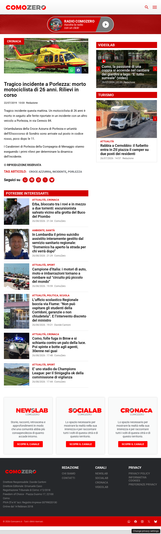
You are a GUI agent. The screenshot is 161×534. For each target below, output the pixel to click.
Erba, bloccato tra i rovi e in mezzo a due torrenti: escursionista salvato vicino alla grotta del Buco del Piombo (59, 210)
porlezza (75, 171)
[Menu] (154, 7)
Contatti (68, 478)
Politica (52, 295)
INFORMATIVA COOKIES (137, 479)
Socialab (101, 478)
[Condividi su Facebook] (78, 70)
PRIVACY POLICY (139, 473)
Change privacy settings (146, 531)
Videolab (101, 487)
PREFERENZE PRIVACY (143, 484)
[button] (80, 24)
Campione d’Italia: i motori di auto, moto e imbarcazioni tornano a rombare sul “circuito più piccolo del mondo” (59, 275)
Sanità (50, 230)
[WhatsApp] (25, 179)
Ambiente (38, 230)
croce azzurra (40, 171)
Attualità (39, 199)
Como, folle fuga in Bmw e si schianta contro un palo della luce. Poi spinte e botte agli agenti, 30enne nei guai (59, 344)
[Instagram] (38, 179)
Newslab (101, 473)
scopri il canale (28, 444)
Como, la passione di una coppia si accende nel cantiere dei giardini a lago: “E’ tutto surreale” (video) (125, 72)
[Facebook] (31, 179)
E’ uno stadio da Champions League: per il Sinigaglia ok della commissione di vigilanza (58, 373)
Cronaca (14, 41)
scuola (64, 295)
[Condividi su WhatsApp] (71, 70)
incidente (59, 171)
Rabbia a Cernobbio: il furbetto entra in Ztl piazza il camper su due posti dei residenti (124, 150)
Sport (51, 264)
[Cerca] (147, 7)
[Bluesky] (51, 179)
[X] (45, 179)
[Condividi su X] (85, 70)
